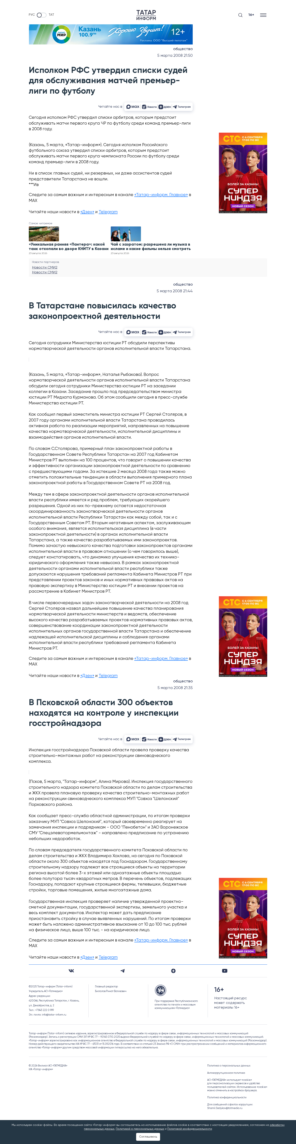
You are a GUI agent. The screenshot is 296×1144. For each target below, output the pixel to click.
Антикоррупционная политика (226, 1073)
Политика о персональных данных (228, 1065)
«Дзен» (87, 212)
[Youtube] (224, 971)
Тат (51, 15)
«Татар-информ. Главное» (161, 195)
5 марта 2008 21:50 (175, 56)
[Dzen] (173, 971)
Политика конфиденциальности (226, 1097)
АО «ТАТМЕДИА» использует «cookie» (229, 1080)
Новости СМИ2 (44, 267)
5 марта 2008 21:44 (175, 291)
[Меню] (263, 15)
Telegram (108, 212)
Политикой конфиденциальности (189, 1128)
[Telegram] (122, 971)
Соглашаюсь (148, 1136)
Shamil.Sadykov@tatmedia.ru (224, 1108)
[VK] (71, 970)
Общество (183, 49)
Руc (32, 15)
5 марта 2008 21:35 (175, 688)
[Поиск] (240, 15)
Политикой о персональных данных (140, 1128)
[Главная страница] (146, 15)
